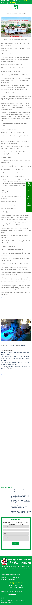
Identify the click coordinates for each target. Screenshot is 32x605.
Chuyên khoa (14, 13)
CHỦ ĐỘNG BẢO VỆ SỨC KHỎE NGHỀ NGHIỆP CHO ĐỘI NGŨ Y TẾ (19, 507)
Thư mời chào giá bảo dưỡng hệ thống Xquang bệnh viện (20, 490)
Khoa (20, 13)
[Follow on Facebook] (2, 598)
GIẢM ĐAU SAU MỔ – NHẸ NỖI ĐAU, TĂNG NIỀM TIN (15, 356)
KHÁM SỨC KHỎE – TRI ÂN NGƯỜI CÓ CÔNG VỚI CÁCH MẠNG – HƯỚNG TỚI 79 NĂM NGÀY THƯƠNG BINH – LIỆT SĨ (20, 502)
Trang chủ (8, 13)
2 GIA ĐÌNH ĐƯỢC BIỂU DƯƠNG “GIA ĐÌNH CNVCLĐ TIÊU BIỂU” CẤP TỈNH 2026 (21, 512)
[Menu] (2, 6)
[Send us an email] (5, 598)
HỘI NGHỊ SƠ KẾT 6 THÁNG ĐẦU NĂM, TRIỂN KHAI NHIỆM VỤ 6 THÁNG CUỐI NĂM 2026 (20, 496)
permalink (23, 345)
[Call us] (8, 598)
